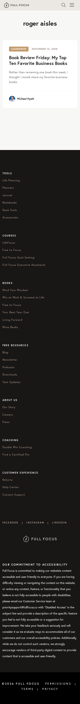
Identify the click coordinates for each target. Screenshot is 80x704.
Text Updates (11, 382)
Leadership (18, 48)
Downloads (9, 374)
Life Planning (11, 180)
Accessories (10, 217)
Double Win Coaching (17, 447)
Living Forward (12, 320)
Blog (5, 352)
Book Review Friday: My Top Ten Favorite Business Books (38, 60)
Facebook (10, 522)
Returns (7, 480)
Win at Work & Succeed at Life (23, 297)
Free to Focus (11, 250)
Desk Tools (9, 210)
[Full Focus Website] (40, 538)
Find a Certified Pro (15, 454)
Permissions (58, 683)
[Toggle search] (63, 5)
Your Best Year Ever (15, 312)
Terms (27, 689)
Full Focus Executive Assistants (24, 265)
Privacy (50, 689)
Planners (8, 187)
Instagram (35, 522)
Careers (7, 414)
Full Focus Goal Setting (18, 257)
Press (6, 422)
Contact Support (13, 494)
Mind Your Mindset (15, 290)
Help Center (10, 487)
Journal (7, 195)
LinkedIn (59, 522)
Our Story (9, 407)
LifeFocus (8, 242)
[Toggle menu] (72, 5)
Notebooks (9, 202)
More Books (10, 327)
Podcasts (8, 367)
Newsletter (9, 359)
